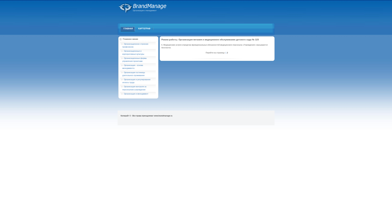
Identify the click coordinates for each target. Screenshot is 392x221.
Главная (128, 28)
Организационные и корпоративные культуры (133, 52)
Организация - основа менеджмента (132, 66)
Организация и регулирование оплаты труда (136, 81)
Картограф (144, 28)
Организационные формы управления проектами (134, 59)
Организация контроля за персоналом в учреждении (134, 88)
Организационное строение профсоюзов (135, 45)
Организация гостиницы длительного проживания (133, 74)
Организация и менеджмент (136, 94)
